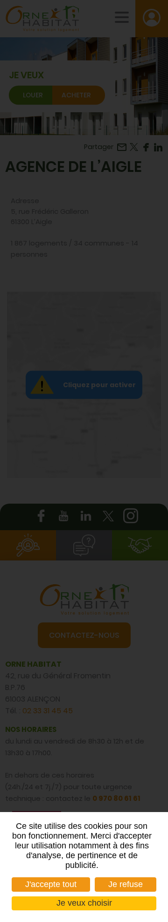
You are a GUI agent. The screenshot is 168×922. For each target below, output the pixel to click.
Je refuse (125, 884)
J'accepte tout (51, 884)
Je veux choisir (84, 903)
